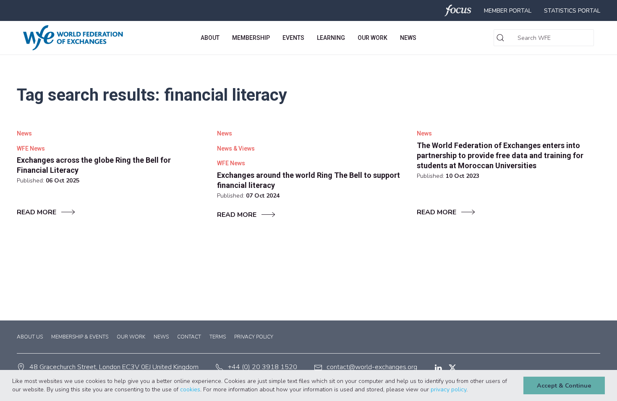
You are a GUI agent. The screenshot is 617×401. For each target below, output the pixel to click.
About (210, 37)
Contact (189, 336)
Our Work (131, 336)
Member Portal (507, 11)
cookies (190, 389)
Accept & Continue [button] (564, 385)
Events (293, 37)
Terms (217, 336)
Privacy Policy (253, 336)
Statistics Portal (572, 11)
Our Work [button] (372, 37)
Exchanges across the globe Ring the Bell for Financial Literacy (94, 165)
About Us (30, 336)
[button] (470, 390)
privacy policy (448, 389)
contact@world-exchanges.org (372, 367)
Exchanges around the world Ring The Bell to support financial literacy (308, 180)
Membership (251, 37)
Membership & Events (79, 336)
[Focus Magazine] (458, 10)
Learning (331, 37)
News (408, 37)
